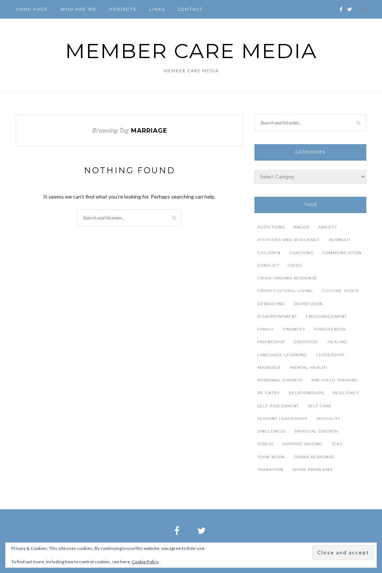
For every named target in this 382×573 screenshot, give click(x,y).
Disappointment (277, 316)
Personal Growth (280, 380)
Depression (308, 303)
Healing (338, 341)
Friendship (271, 341)
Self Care (320, 405)
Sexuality (328, 418)
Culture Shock (340, 290)
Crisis (295, 265)
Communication (341, 252)
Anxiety (327, 227)
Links (157, 9)
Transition (270, 469)
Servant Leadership (282, 418)
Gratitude (306, 341)
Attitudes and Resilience (288, 239)
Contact (190, 9)
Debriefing (271, 303)
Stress (265, 443)
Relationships (306, 392)
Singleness (271, 431)
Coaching (301, 252)
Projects (123, 9)
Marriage (269, 367)
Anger (301, 227)
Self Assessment (278, 405)
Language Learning (282, 354)
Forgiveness (329, 329)
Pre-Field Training (334, 380)
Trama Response (314, 457)
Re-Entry (268, 392)
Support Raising (302, 443)
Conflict (268, 265)
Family (265, 329)
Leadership (330, 354)
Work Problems (312, 469)
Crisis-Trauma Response (287, 278)
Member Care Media (191, 50)
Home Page (32, 9)
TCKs (337, 443)
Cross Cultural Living (285, 290)
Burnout (340, 239)
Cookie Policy (145, 561)
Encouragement (326, 316)
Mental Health (308, 367)
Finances (294, 329)
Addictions (271, 227)
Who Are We (78, 9)
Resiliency (346, 392)
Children (269, 252)
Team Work (271, 457)
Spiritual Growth (316, 431)
